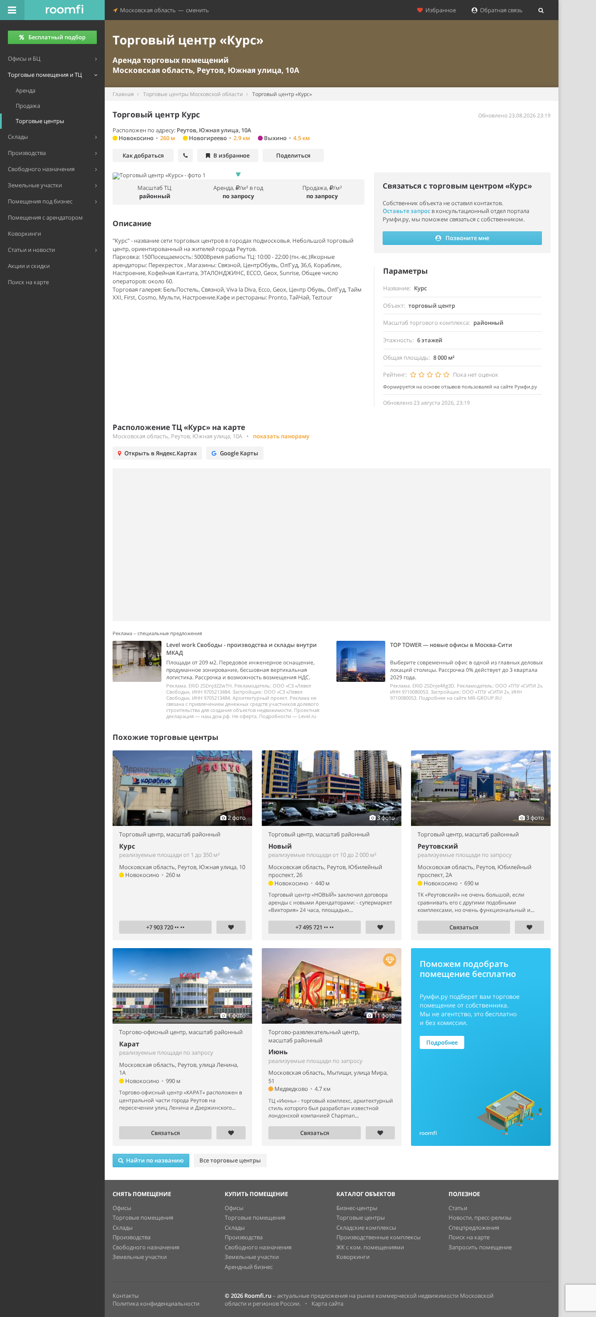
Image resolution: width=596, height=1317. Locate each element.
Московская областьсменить (163, 10)
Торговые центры (360, 1217)
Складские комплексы (366, 1227)
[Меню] (12, 10)
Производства (132, 1237)
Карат (129, 1043)
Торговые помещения (143, 1217)
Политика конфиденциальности (156, 1303)
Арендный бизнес (249, 1267)
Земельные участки (140, 1257)
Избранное (439, 10)
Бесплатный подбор (57, 37)
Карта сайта (327, 1303)
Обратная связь (500, 10)
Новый (280, 846)
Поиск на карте (469, 1237)
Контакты (126, 1296)
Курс (127, 846)
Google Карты (239, 453)
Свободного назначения (146, 1247)
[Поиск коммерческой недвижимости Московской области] (64, 10)
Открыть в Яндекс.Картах (160, 453)
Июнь (278, 1051)
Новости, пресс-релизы (480, 1217)
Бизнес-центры (356, 1208)
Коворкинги (353, 1257)
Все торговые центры (230, 1160)
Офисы (122, 1208)
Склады (123, 1227)
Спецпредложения (474, 1227)
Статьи (458, 1208)
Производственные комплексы (378, 1237)
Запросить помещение (480, 1247)
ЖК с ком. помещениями (370, 1247)
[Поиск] (541, 10)
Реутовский (438, 846)
